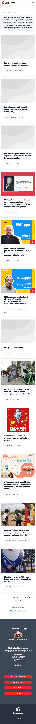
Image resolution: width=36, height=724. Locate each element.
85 (14, 597)
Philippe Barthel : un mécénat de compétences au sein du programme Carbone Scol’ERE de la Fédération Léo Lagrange (17, 203)
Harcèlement (15, 24)
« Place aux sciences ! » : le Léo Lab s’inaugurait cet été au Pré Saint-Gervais (18, 437)
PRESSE (27, 19)
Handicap (8, 24)
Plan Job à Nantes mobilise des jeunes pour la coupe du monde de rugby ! (17, 579)
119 (16, 600)
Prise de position (25, 27)
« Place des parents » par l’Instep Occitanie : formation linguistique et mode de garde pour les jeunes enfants (17, 485)
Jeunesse (27, 24)
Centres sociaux (11, 20)
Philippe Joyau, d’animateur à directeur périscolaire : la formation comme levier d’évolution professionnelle (16, 300)
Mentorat (20, 25)
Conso (4, 22)
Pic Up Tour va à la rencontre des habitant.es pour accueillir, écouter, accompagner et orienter (17, 391)
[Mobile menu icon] (33, 2)
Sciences (9, 22)
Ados (30, 19)
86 (17, 597)
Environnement (20, 22)
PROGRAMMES (20, 19)
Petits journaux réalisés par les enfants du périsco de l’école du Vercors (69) (16, 109)
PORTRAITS (12, 19)
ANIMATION (13, 17)
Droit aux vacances (20, 20)
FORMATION (29, 17)
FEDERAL (6, 19)
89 (29, 597)
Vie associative (18, 28)
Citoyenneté (28, 20)
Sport (30, 27)
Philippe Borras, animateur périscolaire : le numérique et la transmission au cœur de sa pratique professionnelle (16, 251)
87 (21, 597)
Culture (14, 22)
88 (25, 597)
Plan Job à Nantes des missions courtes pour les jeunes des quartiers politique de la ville (16, 532)
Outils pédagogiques (8, 27)
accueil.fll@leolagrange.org (18, 660)
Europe (31, 22)
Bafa (6, 20)
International (22, 24)
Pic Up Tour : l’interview (13, 347)
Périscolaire (17, 27)
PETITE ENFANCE (21, 17)
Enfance (26, 22)
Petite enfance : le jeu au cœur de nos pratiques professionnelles (17, 64)
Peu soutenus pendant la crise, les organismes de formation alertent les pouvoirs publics (17, 155)
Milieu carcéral (26, 25)
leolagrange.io (23, 639)
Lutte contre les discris (11, 25)
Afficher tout (7, 17)
